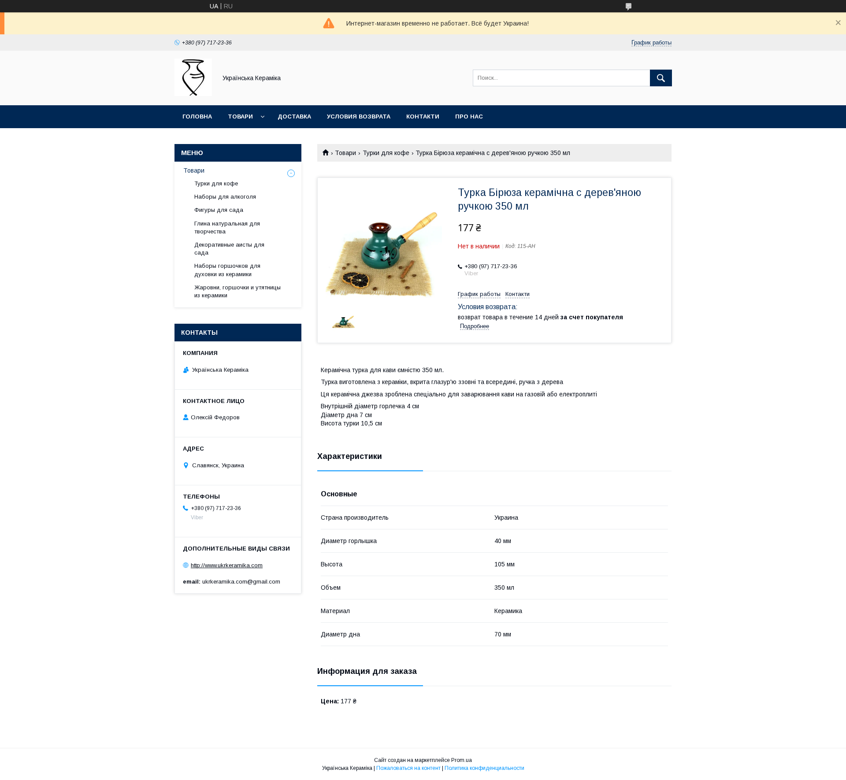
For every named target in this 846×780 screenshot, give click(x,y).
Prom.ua (461, 760)
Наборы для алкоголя (225, 196)
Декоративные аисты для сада (229, 248)
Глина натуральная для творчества (227, 227)
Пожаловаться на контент (408, 768)
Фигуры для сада (218, 210)
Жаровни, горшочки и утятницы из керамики (237, 291)
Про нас (469, 116)
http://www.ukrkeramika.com (227, 565)
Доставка (294, 116)
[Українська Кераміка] (193, 93)
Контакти (422, 116)
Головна (197, 116)
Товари (240, 116)
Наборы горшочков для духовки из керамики (227, 269)
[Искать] (661, 78)
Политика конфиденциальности (484, 768)
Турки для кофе (386, 152)
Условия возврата (358, 116)
